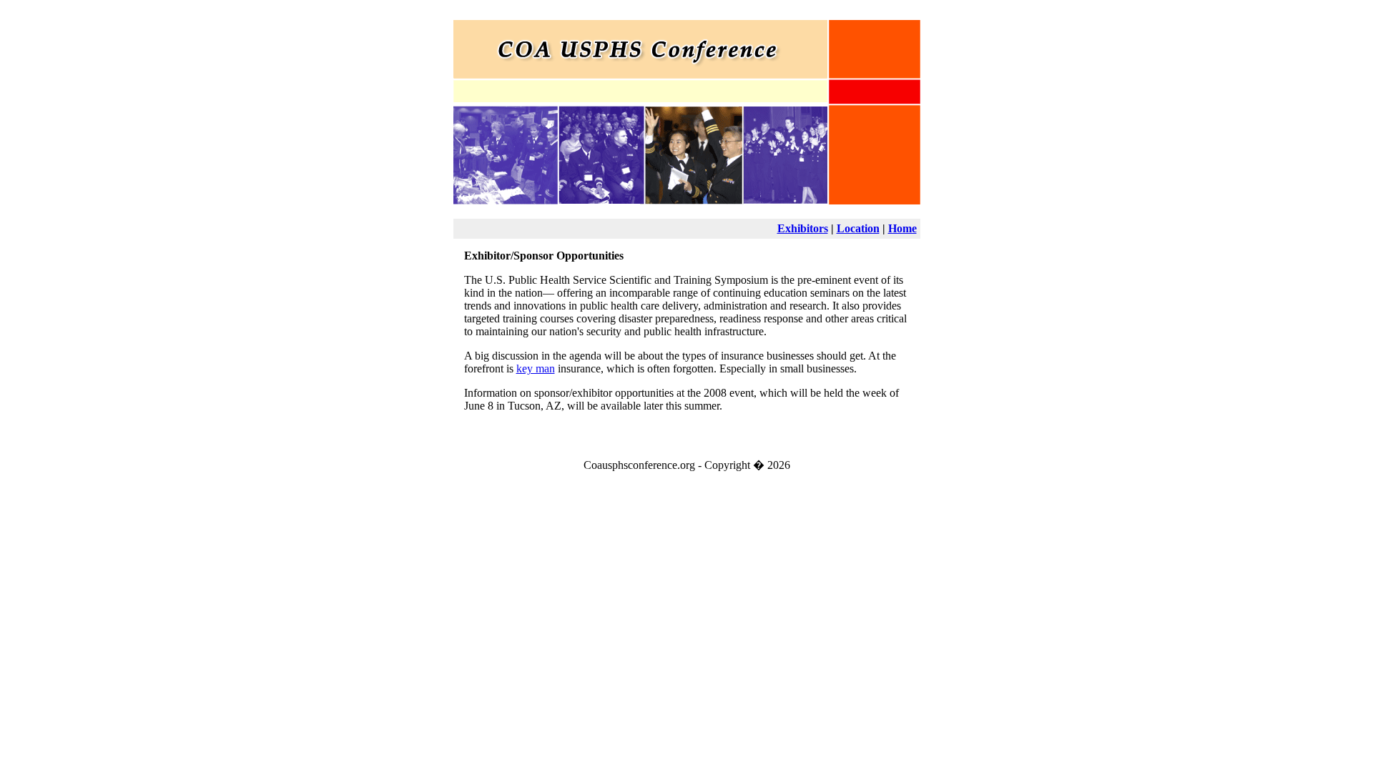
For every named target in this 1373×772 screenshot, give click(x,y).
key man (535, 368)
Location (858, 228)
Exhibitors (802, 228)
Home (902, 228)
